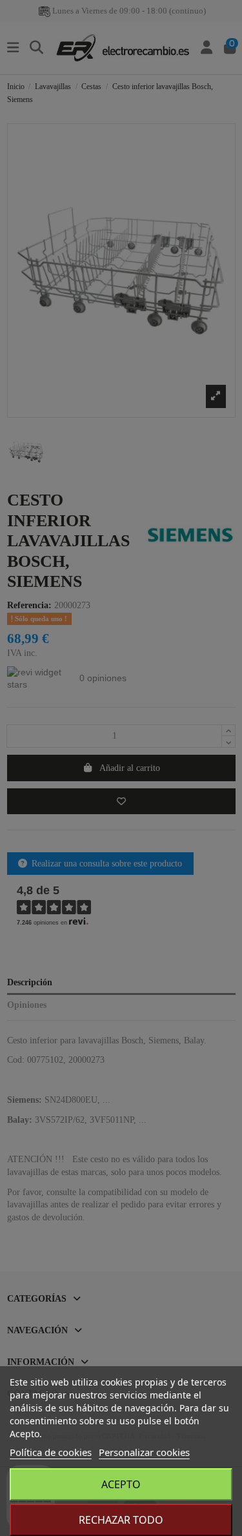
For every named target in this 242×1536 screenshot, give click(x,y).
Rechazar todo (121, 1520)
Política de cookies (51, 1452)
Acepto (121, 1484)
